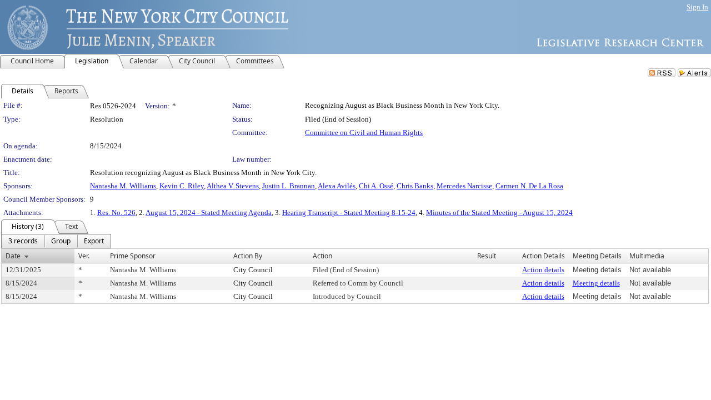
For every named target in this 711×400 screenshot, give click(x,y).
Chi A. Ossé (376, 186)
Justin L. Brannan (288, 186)
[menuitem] (23, 241)
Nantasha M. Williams (123, 186)
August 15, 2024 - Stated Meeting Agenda (209, 212)
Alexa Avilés (337, 186)
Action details (543, 270)
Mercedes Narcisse (464, 186)
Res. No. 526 (116, 212)
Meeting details (596, 283)
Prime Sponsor (133, 256)
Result (486, 256)
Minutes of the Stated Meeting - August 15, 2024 (499, 212)
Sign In (697, 7)
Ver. (83, 256)
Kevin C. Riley (181, 186)
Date (13, 256)
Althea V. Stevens (233, 186)
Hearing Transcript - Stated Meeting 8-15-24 (348, 212)
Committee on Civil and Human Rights (364, 132)
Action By (247, 256)
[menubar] (56, 241)
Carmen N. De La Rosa (529, 186)
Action (322, 256)
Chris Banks (415, 186)
